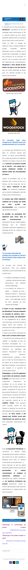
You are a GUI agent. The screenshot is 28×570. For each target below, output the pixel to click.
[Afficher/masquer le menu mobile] (25, 5)
